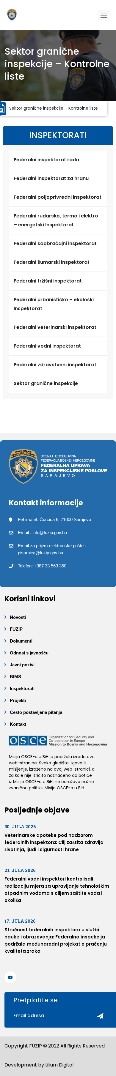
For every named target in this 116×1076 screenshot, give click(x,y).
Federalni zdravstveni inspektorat (55, 364)
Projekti (18, 700)
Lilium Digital (59, 1064)
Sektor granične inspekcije (46, 383)
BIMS (15, 676)
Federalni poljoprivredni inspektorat (57, 197)
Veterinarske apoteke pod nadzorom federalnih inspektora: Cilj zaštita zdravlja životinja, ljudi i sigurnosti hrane (54, 842)
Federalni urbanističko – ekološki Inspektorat (54, 304)
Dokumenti (21, 640)
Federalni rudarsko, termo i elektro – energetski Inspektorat (56, 220)
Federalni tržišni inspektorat (48, 280)
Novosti (18, 617)
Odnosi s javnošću (29, 652)
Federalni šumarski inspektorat (52, 262)
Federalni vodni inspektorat (47, 346)
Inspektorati (22, 688)
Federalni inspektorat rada (46, 159)
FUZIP (16, 629)
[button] (104, 15)
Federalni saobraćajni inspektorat (55, 243)
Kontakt (18, 724)
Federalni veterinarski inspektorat (55, 327)
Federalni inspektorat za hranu (51, 178)
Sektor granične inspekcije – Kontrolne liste (53, 108)
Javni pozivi (22, 664)
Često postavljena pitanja (36, 712)
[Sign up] (98, 1016)
